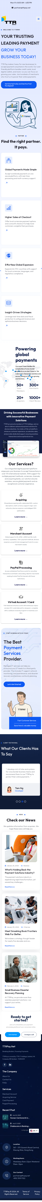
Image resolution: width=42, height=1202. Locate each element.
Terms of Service (25, 1192)
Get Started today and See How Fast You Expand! (18, 85)
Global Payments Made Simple (21, 169)
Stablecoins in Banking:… (20, 1126)
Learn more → (21, 517)
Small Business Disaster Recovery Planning (17, 991)
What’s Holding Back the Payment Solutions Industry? (19, 871)
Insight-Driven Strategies (18, 312)
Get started (13, 1035)
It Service (27, 927)
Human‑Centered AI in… (19, 1118)
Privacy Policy (37, 1192)
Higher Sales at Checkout (18, 217)
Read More (9, 887)
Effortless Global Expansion (19, 264)
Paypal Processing (9, 1103)
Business (26, 866)
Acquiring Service (9, 1097)
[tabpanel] (21, 780)
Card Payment (8, 1100)
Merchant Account (9, 1094)
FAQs (4, 1083)
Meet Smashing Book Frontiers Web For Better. (21, 933)
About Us (6, 1076)
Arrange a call (29, 1035)
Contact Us (6, 1079)
